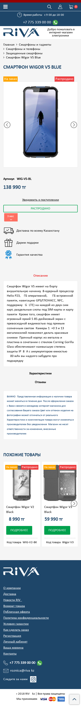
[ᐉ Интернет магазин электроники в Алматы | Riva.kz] (22, 32)
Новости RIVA (12, 600)
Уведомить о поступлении (40, 200)
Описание (40, 275)
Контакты (10, 653)
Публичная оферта (16, 612)
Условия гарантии (16, 624)
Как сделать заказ (16, 630)
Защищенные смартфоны (24, 53)
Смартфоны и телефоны (23, 49)
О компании (12, 588)
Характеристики (40, 373)
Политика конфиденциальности (26, 618)
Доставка (9, 594)
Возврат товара (14, 606)
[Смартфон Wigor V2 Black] (22, 483)
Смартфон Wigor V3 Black (58, 509)
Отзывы (40, 382)
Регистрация (12, 636)
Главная (9, 44)
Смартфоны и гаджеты (35, 44)
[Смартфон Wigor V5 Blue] (40, 122)
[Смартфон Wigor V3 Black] (60, 483)
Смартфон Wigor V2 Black (20, 509)
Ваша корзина (13, 647)
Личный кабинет (15, 641)
